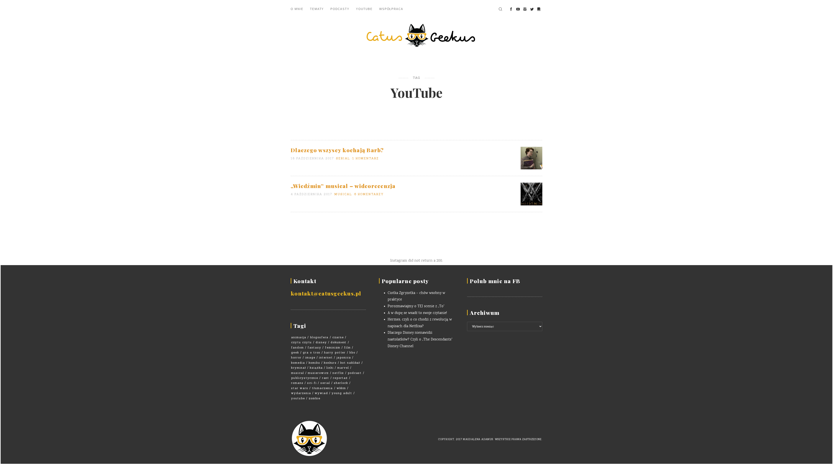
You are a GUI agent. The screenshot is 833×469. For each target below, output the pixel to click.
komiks (314, 363)
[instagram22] (524, 9)
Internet (326, 357)
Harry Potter (335, 352)
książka (316, 368)
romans (297, 383)
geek (295, 352)
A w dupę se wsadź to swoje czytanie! (417, 313)
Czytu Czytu (301, 342)
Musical (343, 194)
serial (325, 383)
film (347, 347)
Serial (343, 158)
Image (310, 357)
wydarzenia (301, 393)
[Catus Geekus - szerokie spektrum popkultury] (416, 35)
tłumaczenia (322, 388)
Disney (321, 342)
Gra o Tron (311, 352)
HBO (352, 352)
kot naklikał (350, 363)
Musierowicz (318, 373)
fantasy (314, 347)
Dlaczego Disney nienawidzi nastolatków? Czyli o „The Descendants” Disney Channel (420, 339)
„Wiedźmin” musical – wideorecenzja (343, 185)
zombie (314, 398)
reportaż (340, 378)
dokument (339, 342)
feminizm (332, 347)
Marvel (343, 368)
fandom (297, 347)
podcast (355, 373)
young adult (342, 393)
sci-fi (312, 383)
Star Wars (299, 388)
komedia (298, 363)
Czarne (338, 337)
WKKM (341, 388)
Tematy (317, 9)
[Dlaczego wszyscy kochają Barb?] (531, 158)
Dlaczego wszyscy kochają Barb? (337, 150)
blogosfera (319, 337)
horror (296, 357)
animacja (298, 337)
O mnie (297, 9)
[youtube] (518, 9)
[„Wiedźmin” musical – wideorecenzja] (531, 194)
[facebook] (511, 9)
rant (325, 378)
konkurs (330, 363)
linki (330, 368)
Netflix (338, 373)
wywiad (321, 393)
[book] (538, 9)
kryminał (298, 368)
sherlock (341, 383)
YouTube (364, 9)
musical (297, 373)
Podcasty (339, 9)
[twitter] (531, 9)
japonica (343, 357)
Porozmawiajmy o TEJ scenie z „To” (416, 306)
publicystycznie (304, 378)
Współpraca (391, 9)
